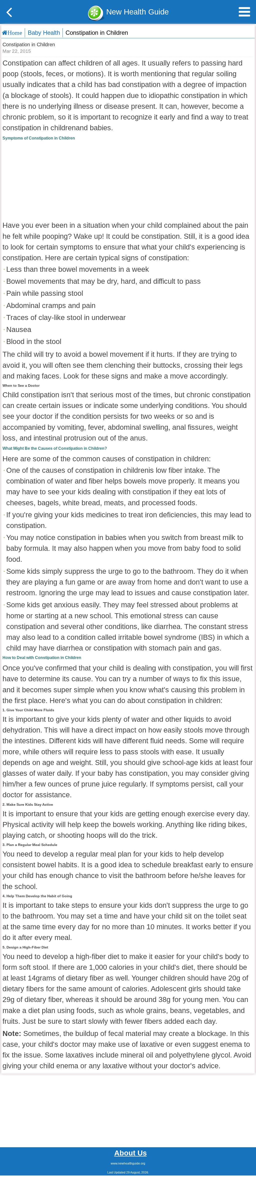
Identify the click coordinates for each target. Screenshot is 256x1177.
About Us (130, 1153)
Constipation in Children (97, 32)
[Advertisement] (128, 180)
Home (15, 33)
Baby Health (44, 32)
